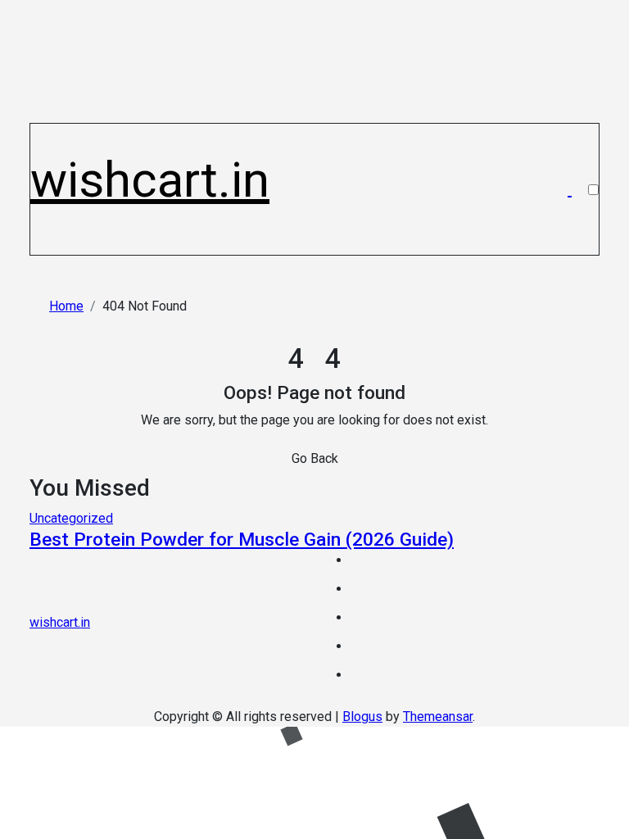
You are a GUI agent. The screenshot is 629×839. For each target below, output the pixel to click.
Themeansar (438, 716)
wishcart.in (149, 180)
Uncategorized (71, 518)
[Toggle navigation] (39, 132)
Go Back (315, 458)
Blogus (362, 716)
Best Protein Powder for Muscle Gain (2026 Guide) (241, 539)
